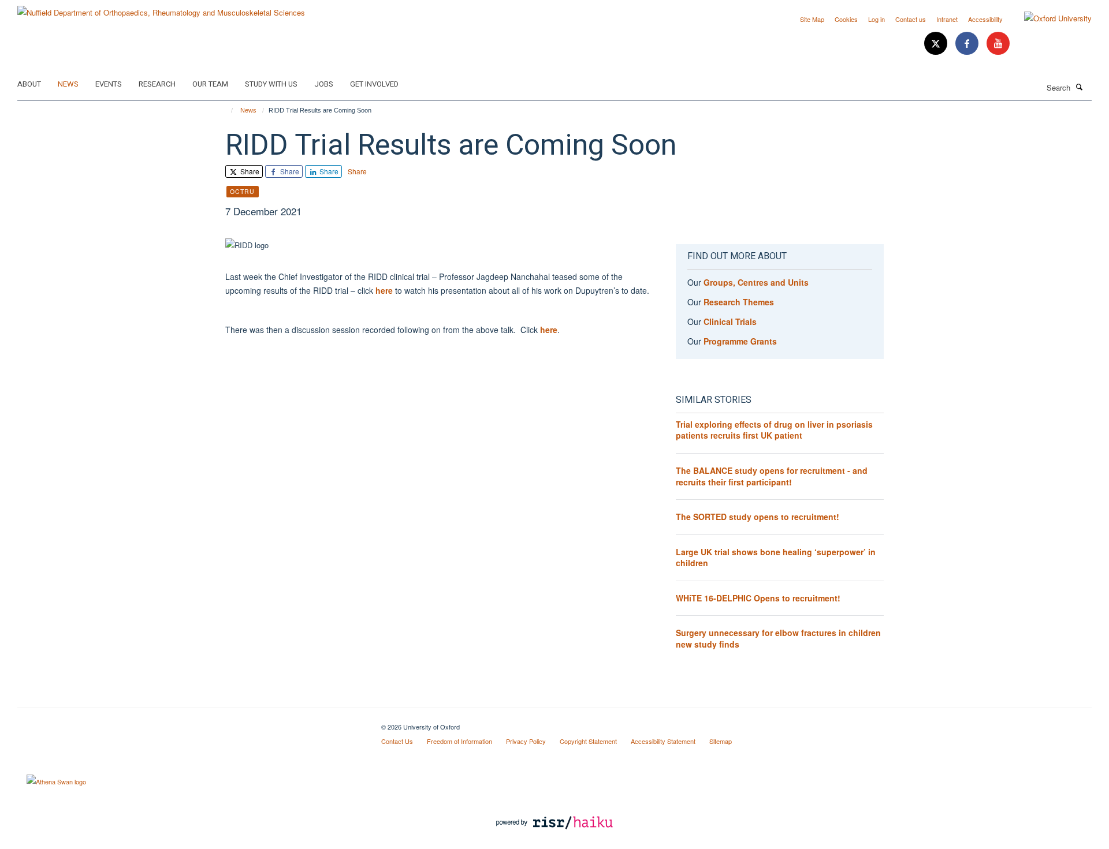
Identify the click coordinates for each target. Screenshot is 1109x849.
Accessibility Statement (663, 741)
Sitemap (720, 741)
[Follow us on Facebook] (968, 43)
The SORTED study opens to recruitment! (757, 516)
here (385, 290)
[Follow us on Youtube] (998, 43)
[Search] (1079, 86)
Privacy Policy (526, 741)
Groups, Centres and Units (756, 282)
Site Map (812, 19)
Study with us (271, 83)
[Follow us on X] (937, 43)
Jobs (323, 83)
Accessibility (985, 19)
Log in (876, 19)
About (29, 83)
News (68, 83)
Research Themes (739, 302)
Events (108, 83)
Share (249, 171)
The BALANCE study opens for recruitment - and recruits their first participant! (772, 476)
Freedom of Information (459, 741)
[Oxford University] (1049, 18)
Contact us (910, 19)
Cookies (846, 19)
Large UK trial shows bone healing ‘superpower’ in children (776, 557)
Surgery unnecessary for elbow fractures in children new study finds (778, 638)
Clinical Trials (730, 321)
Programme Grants (740, 341)
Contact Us (397, 741)
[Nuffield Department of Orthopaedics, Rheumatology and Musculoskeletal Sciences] (161, 8)
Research (157, 83)
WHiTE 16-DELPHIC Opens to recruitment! (758, 598)
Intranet (947, 19)
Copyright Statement (588, 741)
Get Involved (374, 83)
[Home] (226, 110)
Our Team (210, 83)
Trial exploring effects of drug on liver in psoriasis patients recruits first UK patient (774, 430)
